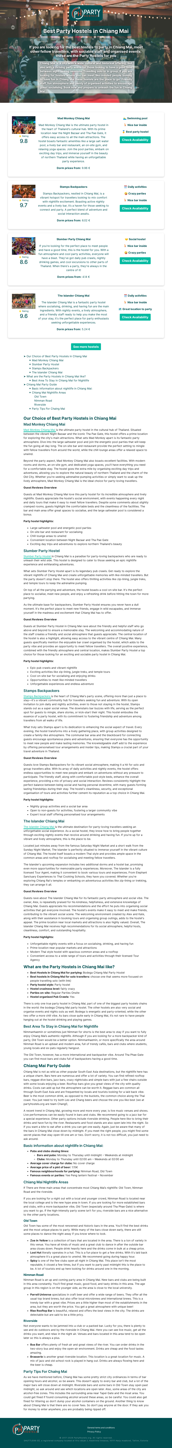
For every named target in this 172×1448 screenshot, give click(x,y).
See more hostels (86, 346)
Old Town (40, 396)
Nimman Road (43, 400)
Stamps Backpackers (37, 696)
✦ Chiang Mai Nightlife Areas (47, 392)
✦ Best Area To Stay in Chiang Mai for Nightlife (59, 380)
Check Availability (135, 140)
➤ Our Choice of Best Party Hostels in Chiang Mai (55, 356)
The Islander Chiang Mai (39, 826)
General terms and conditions (101, 1427)
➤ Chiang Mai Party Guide (40, 384)
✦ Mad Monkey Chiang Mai (46, 360)
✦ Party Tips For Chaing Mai (47, 408)
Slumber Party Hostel (38, 556)
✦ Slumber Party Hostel (44, 364)
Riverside (40, 404)
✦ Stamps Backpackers (44, 368)
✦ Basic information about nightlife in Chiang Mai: (60, 388)
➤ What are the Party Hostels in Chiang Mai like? (55, 376)
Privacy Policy (94, 1431)
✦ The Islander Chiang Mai (45, 372)
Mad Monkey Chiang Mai (40, 429)
